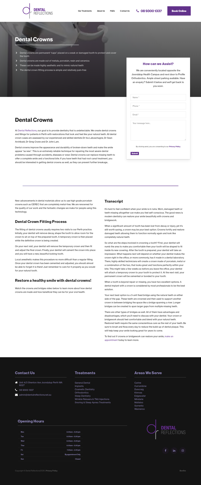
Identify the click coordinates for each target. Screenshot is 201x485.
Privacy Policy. (175, 147)
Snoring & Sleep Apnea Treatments (93, 402)
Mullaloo (138, 402)
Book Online (179, 11)
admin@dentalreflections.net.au (35, 394)
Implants (79, 386)
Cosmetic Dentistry (84, 389)
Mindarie (138, 399)
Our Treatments (85, 11)
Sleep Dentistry (83, 395)
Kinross (138, 392)
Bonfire (183, 471)
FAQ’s (112, 11)
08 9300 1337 (26, 390)
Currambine (140, 386)
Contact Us (125, 11)
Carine (137, 382)
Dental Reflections (37, 11)
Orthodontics (81, 392)
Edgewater (140, 395)
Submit (135, 153)
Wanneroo (139, 409)
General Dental (82, 382)
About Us (101, 11)
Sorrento (139, 405)
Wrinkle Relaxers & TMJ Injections (92, 399)
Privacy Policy (51, 471)
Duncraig (139, 389)
